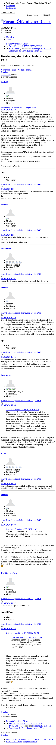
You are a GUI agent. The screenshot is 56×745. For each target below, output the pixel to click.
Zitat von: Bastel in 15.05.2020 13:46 (21, 529)
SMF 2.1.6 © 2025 (14, 742)
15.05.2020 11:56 (8, 235)
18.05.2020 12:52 (8, 629)
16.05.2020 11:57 (8, 603)
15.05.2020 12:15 (8, 357)
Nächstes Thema (25, 70)
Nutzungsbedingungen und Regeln (26, 739)
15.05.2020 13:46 (8, 483)
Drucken (4, 72)
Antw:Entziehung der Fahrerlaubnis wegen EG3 (21, 184)
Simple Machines (30, 742)
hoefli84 (4, 82)
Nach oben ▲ (48, 739)
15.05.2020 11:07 (8, 189)
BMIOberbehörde (9, 573)
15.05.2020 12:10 (8, 317)
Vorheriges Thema (8, 70)
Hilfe (8, 739)
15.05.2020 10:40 (8, 110)
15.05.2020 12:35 (8, 405)
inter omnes (6, 375)
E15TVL (48, 48)
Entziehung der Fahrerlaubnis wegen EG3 (18, 107)
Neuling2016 (37, 48)
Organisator (6, 248)
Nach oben (5, 714)
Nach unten (6, 74)
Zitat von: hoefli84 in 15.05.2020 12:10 (22, 410)
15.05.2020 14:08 (8, 525)
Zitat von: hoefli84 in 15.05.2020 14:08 (22, 633)
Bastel (3, 453)
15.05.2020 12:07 (8, 279)
